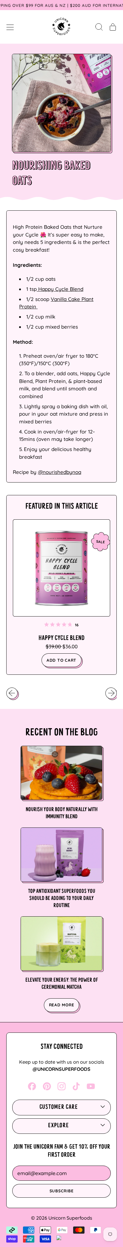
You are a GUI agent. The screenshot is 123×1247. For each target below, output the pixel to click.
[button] (99, 27)
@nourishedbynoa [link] (59, 472)
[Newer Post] (111, 693)
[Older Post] (12, 693)
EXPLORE (58, 1126)
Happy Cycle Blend (60, 289)
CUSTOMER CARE (58, 1107)
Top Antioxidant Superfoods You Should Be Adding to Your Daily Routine (61, 898)
